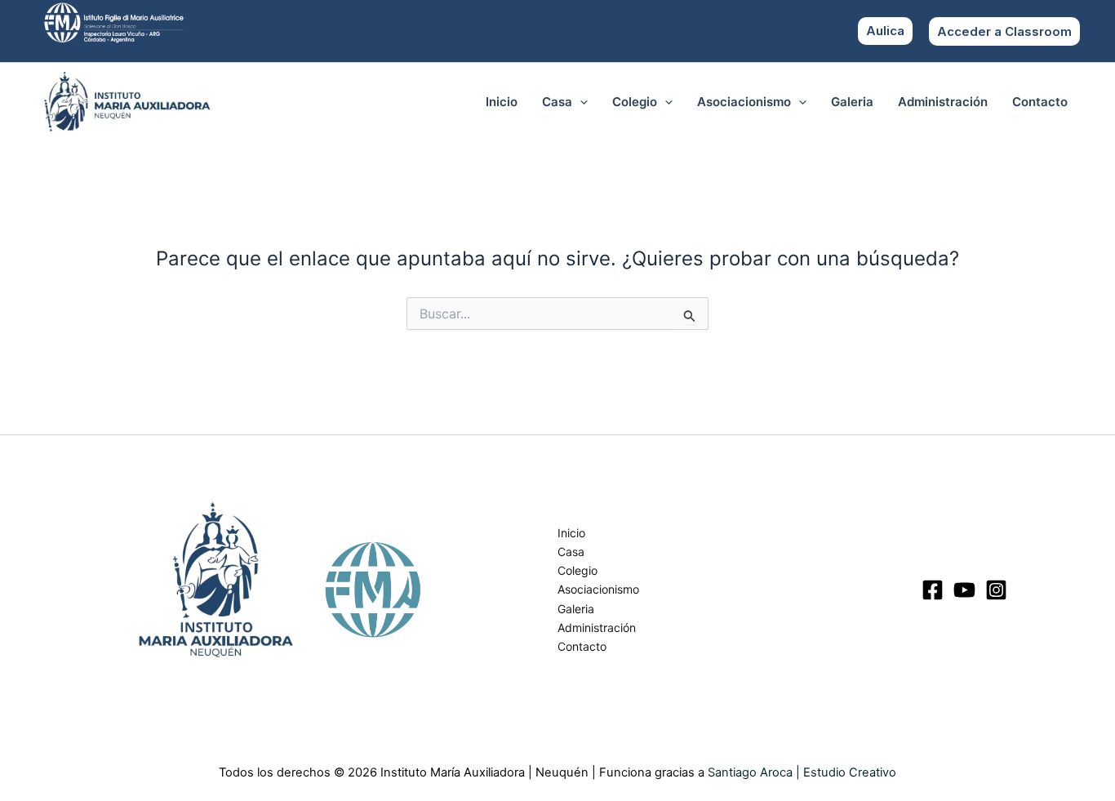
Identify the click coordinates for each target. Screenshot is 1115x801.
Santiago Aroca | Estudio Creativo (802, 772)
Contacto (1040, 101)
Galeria (852, 101)
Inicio (502, 101)
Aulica (885, 30)
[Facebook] (933, 590)
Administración (943, 101)
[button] (1004, 31)
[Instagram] (996, 590)
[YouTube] (964, 590)
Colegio (634, 101)
